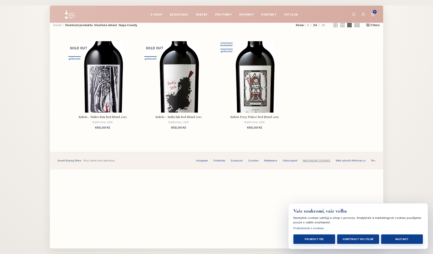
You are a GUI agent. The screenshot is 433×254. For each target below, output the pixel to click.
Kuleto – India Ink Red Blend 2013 (178, 117)
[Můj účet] (363, 14)
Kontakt (268, 14)
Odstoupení (290, 160)
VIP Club (291, 14)
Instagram (202, 160)
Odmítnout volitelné (358, 239)
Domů (57, 25)
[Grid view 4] (349, 25)
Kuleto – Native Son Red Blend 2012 (102, 117)
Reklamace (270, 160)
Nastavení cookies (316, 160)
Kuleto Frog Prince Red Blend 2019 (254, 117)
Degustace (179, 14)
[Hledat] (353, 14)
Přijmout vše (314, 239)
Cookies (253, 160)
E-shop (156, 14)
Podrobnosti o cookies (308, 228)
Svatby (202, 14)
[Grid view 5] (357, 25)
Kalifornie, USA (102, 122)
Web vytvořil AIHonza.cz (351, 160)
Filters (375, 25)
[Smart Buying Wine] (73, 14)
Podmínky (219, 160)
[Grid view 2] (335, 25)
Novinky (246, 14)
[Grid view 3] (342, 25)
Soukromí (237, 160)
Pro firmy (223, 14)
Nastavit (402, 239)
